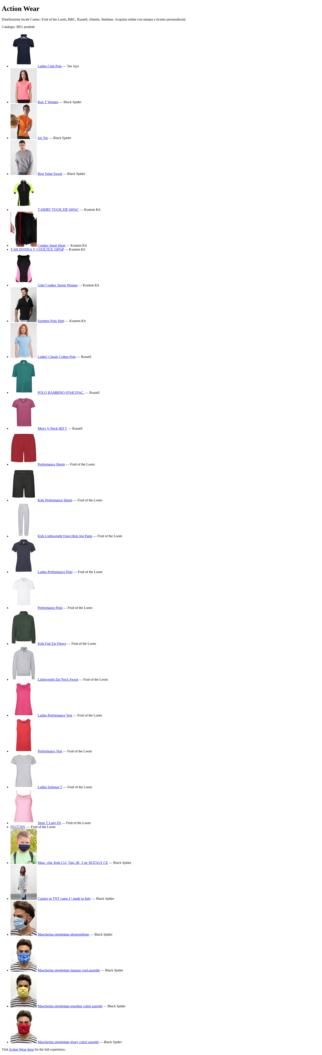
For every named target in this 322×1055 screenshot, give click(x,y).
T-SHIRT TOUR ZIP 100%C (58, 209)
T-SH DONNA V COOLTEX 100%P (37, 249)
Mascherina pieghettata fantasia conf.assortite (69, 970)
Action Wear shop (21, 1049)
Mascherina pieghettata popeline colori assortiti (70, 1006)
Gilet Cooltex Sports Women (58, 285)
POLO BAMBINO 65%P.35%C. (61, 392)
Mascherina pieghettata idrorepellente (63, 934)
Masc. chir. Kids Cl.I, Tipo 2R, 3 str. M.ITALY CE (73, 863)
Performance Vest (50, 751)
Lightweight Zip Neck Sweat (58, 679)
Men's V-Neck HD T (52, 428)
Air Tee (42, 138)
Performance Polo (50, 608)
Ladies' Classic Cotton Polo (57, 357)
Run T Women (48, 102)
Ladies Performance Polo (55, 572)
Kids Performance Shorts (55, 500)
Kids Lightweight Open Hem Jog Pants (65, 536)
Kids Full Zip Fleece (52, 643)
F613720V (18, 827)
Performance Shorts (51, 464)
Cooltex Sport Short (51, 245)
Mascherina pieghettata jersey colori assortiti (68, 1042)
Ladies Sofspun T (50, 787)
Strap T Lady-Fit (49, 823)
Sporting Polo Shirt (51, 321)
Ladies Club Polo (50, 66)
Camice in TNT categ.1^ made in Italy (64, 898)
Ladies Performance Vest (55, 715)
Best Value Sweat (50, 174)
